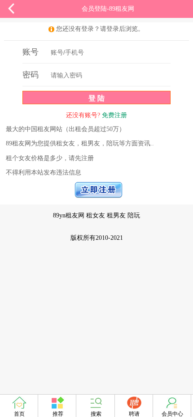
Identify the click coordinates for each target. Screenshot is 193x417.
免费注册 (114, 115)
